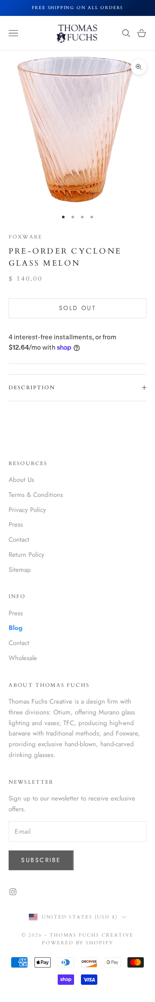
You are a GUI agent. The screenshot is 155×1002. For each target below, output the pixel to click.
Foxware (25, 236)
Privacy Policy (27, 510)
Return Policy (26, 554)
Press (16, 524)
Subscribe (41, 860)
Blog (15, 628)
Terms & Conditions (36, 494)
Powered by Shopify (78, 943)
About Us (21, 479)
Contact (19, 539)
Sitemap (20, 569)
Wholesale (23, 658)
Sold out (77, 308)
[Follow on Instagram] (13, 891)
